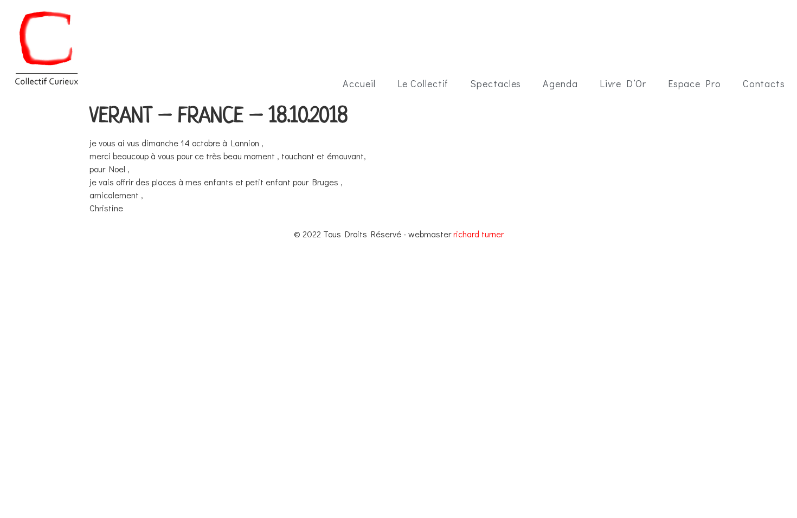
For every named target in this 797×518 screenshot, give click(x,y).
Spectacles (495, 83)
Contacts (764, 83)
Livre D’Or (623, 83)
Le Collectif (423, 83)
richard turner (478, 233)
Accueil (359, 83)
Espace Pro (694, 83)
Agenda (560, 83)
